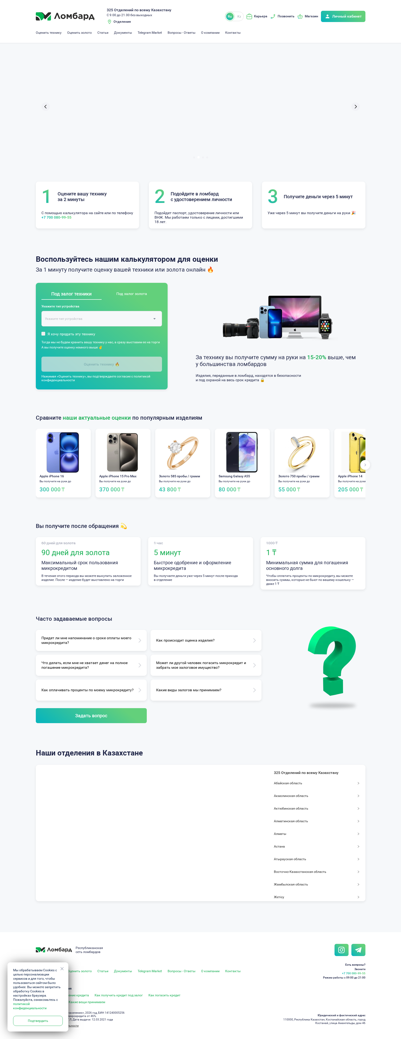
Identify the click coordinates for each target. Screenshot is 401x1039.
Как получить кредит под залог (119, 995)
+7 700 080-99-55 (56, 217)
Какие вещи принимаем (87, 1002)
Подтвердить (38, 1021)
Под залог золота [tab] (131, 294)
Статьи (102, 32)
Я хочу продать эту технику (71, 334)
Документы (123, 32)
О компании (210, 32)
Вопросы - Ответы (181, 32)
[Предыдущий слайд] (45, 106)
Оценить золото (79, 32)
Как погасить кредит (164, 995)
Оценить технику (49, 32)
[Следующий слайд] (355, 106)
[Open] (154, 319)
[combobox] (98, 318)
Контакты (233, 32)
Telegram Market (150, 32)
